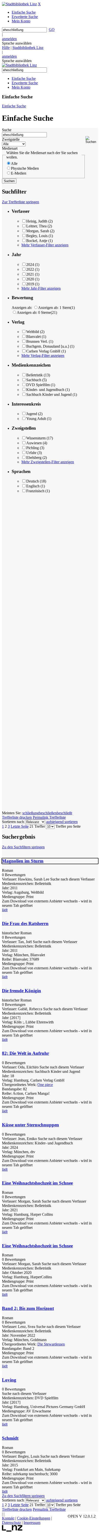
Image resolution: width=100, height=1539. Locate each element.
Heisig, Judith (36, 221)
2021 (30, 274)
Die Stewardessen (51, 1344)
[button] (91, 140)
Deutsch (32, 481)
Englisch (33, 486)
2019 (30, 284)
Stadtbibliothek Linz (27, 48)
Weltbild (32, 332)
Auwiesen (34, 443)
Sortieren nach (13, 822)
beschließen (48, 813)
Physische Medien (25, 168)
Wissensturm (36, 438)
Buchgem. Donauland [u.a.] (47, 346)
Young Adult (36, 419)
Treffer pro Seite (68, 826)
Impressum (32, 1522)
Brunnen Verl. (37, 341)
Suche (6, 130)
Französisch (35, 491)
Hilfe (6, 48)
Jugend (31, 414)
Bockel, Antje (36, 241)
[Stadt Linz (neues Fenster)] (12, 1530)
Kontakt (8, 1518)
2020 (30, 279)
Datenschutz (11, 1522)
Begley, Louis (37, 236)
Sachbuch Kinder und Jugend (49, 394)
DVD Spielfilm (38, 385)
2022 (30, 269)
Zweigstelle (11, 139)
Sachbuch (33, 380)
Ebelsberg (34, 457)
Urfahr (31, 453)
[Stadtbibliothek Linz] (19, 4)
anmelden (9, 39)
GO (52, 30)
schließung (30, 813)
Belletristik (34, 375)
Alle (14, 163)
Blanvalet (33, 336)
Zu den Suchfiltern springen (23, 847)
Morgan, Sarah (37, 231)
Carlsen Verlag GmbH (43, 351)
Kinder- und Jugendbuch (45, 390)
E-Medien (18, 173)
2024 (30, 264)
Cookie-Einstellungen (33, 1518)
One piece (45, 1085)
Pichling (32, 448)
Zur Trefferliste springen (20, 202)
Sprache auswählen (17, 43)
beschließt (64, 813)
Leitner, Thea (36, 226)
